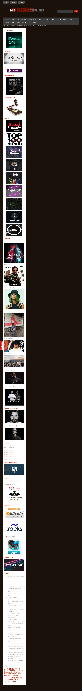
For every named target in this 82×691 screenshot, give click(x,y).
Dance (40, 19)
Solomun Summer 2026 (12, 611)
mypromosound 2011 (7, 686)
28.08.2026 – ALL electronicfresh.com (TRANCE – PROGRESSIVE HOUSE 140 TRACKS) (15, 601)
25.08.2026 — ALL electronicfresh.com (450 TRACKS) (16, 649)
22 (11, 454)
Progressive (7, 22)
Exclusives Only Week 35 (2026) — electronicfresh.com (14, 606)
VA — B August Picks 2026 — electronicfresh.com (13, 616)
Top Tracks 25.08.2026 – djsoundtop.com (15, 646)
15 (11, 452)
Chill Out (59, 19)
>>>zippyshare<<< (32, 19)
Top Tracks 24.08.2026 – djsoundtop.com (15, 652)
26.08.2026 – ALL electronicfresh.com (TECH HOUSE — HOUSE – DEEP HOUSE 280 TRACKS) (16, 623)
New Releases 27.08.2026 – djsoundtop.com (16, 609)
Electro (71, 19)
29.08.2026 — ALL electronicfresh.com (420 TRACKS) (16, 594)
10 (4, 452)
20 (9, 454)
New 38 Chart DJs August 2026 (13, 613)
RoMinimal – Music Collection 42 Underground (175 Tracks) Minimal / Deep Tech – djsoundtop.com (16, 634)
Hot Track (52, 19)
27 (9, 456)
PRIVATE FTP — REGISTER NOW (19, 19)
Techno (34, 22)
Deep (76, 19)
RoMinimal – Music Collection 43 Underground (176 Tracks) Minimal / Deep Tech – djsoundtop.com (16, 629)
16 (13, 452)
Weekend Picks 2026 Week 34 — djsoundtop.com (14, 657)
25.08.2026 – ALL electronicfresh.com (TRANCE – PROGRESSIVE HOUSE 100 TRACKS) (15, 640)
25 (6, 456)
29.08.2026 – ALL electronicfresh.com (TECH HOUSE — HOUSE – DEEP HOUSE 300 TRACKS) (16, 590)
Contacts (21, 2)
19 (7, 454)
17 (4, 454)
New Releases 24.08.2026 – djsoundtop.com (16, 654)
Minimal (24, 22)
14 (10, 452)
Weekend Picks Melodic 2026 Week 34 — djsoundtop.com (15, 661)
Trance (18, 22)
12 (7, 452)
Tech (29, 22)
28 (10, 456)
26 (7, 456)
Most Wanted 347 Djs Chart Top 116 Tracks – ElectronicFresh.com (16, 577)
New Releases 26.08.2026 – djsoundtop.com (16, 619)
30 (13, 456)
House (13, 22)
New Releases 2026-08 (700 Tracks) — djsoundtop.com (15, 581)
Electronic (46, 19)
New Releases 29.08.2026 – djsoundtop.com (16, 583)
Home (6, 2)
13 (9, 452)
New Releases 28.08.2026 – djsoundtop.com (16, 597)
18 (6, 454)
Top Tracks (7, 19)
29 (11, 456)
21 (10, 454)
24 (4, 456)
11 (6, 452)
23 (13, 454)
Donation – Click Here (14, 481)
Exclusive (65, 19)
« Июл (5, 459)
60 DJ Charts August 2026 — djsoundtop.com (16, 586)
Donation (13, 2)
